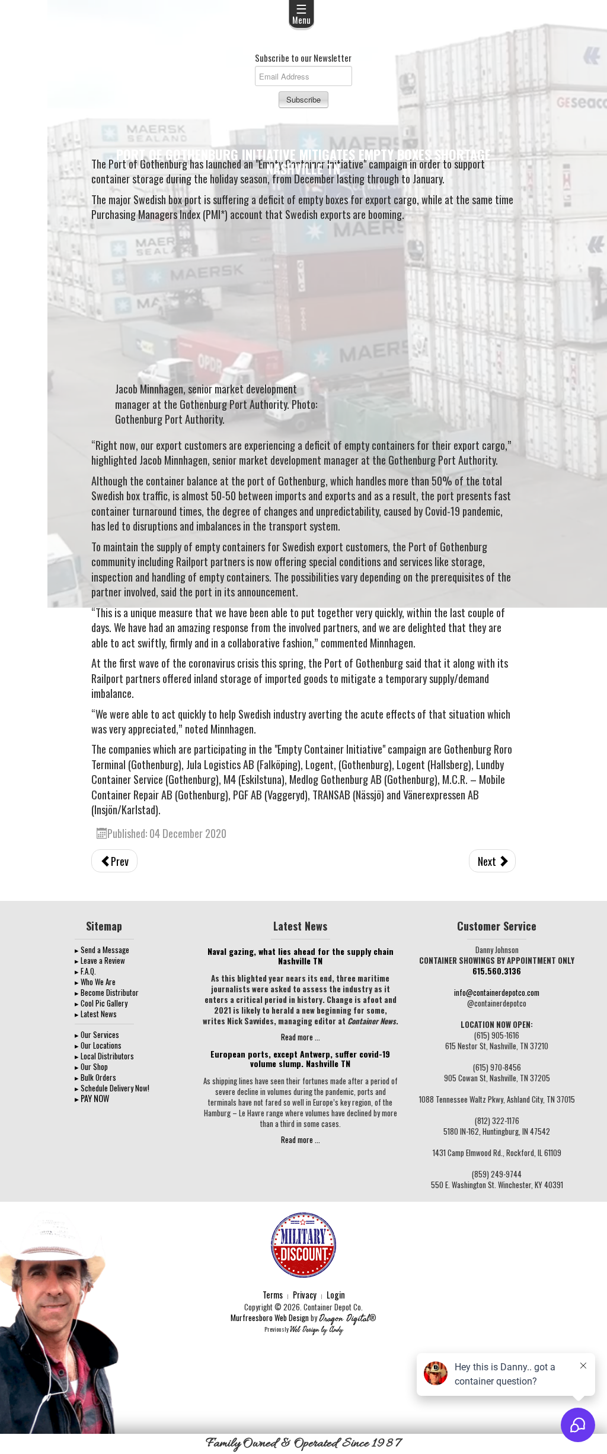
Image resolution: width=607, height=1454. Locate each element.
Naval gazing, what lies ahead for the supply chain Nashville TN (300, 956)
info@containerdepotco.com (496, 992)
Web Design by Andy (316, 1330)
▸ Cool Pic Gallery (101, 1003)
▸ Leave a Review (100, 960)
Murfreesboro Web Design (270, 1317)
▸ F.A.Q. (85, 971)
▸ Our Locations (98, 1045)
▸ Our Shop (91, 1066)
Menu (301, 13)
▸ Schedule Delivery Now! (112, 1088)
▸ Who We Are (95, 982)
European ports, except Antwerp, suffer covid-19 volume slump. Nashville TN (300, 1058)
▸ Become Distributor (107, 992)
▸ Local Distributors (104, 1056)
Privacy (305, 1294)
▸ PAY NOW (92, 1098)
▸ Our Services (97, 1034)
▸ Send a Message (102, 949)
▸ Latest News (96, 1014)
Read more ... (300, 1037)
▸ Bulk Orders (95, 1077)
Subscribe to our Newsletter (303, 57)
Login (336, 1294)
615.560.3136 (496, 971)
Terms (273, 1294)
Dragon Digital (344, 1318)
